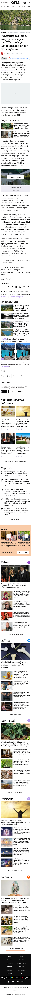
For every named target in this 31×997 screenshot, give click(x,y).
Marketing (10, 987)
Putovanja (3, 32)
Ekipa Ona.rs (7, 53)
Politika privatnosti (13, 990)
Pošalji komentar (18, 391)
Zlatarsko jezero (7, 70)
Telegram (19, 297)
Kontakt (20, 990)
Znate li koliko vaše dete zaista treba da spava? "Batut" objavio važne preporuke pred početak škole (14, 512)
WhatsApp (5, 297)
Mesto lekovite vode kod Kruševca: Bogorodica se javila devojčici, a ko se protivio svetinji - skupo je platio (15, 492)
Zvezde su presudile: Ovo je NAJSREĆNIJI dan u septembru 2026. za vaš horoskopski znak (14, 474)
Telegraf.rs (5, 2)
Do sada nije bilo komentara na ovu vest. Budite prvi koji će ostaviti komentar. (14, 387)
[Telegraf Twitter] (13, 981)
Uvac (14, 376)
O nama (5, 987)
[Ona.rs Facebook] (8, 981)
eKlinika (6, 640)
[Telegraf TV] (22, 981)
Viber (13, 297)
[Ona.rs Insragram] (18, 981)
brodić (20, 376)
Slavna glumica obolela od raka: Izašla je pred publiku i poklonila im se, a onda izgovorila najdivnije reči (15, 482)
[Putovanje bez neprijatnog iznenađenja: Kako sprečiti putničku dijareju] (6, 685)
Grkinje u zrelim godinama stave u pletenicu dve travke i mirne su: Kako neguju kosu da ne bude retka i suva (15, 502)
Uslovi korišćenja (5, 366)
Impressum (16, 987)
